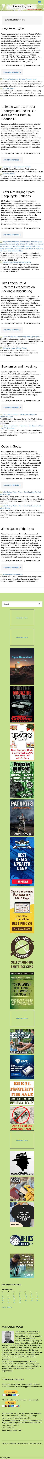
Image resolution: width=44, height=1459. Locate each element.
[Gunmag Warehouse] (22, 704)
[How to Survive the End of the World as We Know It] (22, 990)
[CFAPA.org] (22, 1163)
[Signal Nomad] (22, 666)
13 (3, 1298)
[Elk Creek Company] (22, 952)
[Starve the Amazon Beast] (22, 1118)
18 (32, 1298)
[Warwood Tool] (22, 1189)
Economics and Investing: (19, 366)
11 (31, 1296)
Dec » (9, 1307)
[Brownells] (22, 910)
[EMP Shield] (22, 1067)
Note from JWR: (12, 29)
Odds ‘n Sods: (11, 446)
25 (32, 1300)
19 (37, 1298)
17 (26, 1298)
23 (20, 1300)
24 (26, 1300)
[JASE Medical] (22, 1266)
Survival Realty (7, 88)
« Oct (4, 1307)
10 (26, 1296)
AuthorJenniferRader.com (11, 574)
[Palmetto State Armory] (22, 861)
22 (14, 1300)
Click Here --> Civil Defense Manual (15, 167)
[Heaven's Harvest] (22, 742)
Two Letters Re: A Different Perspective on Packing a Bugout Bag (18, 287)
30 (20, 1303)
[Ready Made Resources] (22, 780)
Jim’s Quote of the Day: (17, 528)
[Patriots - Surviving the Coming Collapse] (22, 817)
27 (3, 1303)
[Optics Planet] (22, 1240)
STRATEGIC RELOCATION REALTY (15, 262)
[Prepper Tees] (22, 1214)
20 (3, 1300)
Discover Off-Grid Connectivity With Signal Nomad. (21, 337)
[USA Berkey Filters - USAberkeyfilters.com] (22, 1041)
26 (37, 1300)
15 (14, 1298)
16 (20, 1298)
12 (37, 1296)
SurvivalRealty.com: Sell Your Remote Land (18, 79)
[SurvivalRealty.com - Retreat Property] (22, 1093)
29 (14, 1303)
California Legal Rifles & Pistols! (13, 348)
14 (8, 1298)
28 (8, 1303)
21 (8, 1300)
